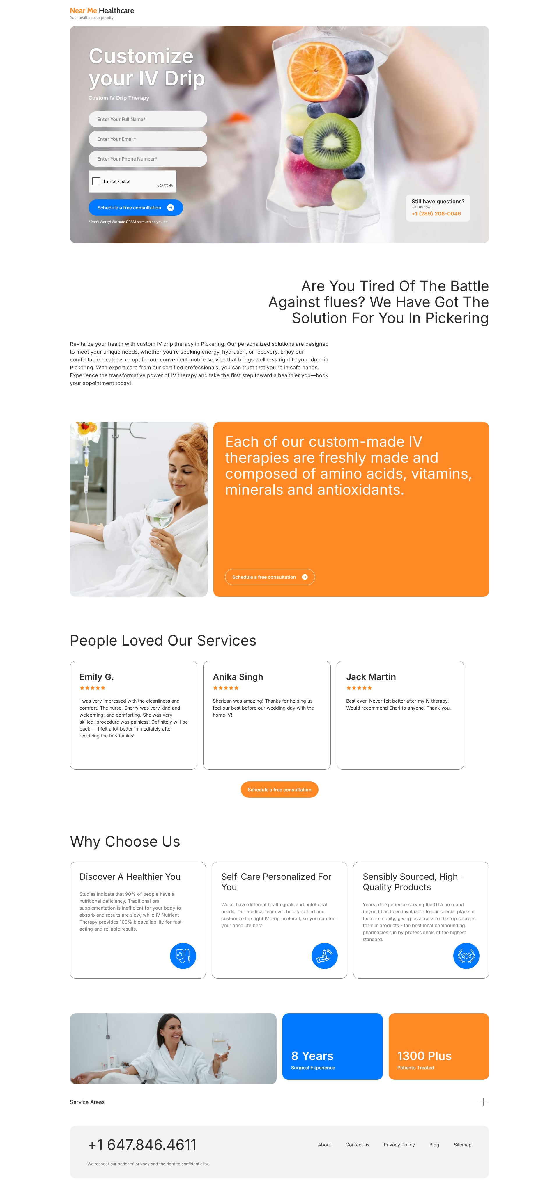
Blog (434, 1145)
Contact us (357, 1145)
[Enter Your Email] (148, 139)
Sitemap (463, 1145)
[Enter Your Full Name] (148, 119)
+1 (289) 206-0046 (436, 214)
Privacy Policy (399, 1145)
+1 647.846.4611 (141, 1144)
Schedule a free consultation (280, 789)
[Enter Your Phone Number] (148, 159)
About (324, 1145)
